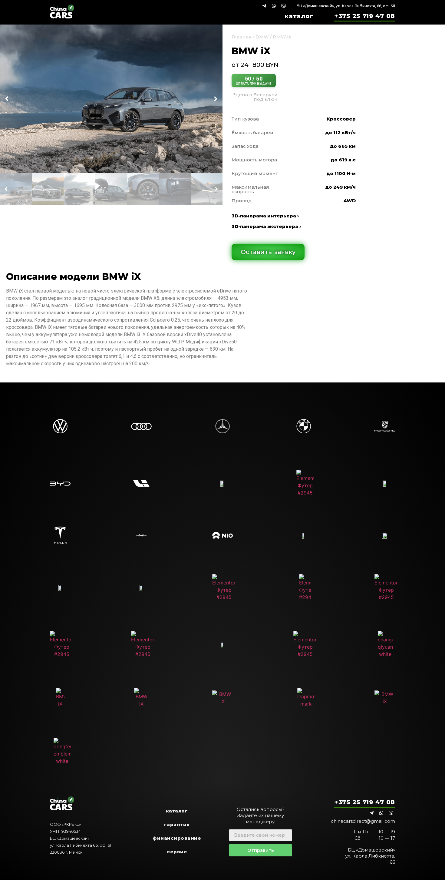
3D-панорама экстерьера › (266, 226)
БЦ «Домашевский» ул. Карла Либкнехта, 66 (370, 856)
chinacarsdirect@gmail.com (363, 821)
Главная (242, 37)
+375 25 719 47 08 (364, 16)
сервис (177, 852)
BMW (262, 37)
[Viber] (283, 6)
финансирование (177, 838)
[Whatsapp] (274, 6)
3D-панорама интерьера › (265, 216)
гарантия (177, 824)
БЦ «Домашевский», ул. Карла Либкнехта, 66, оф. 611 (346, 6)
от (255, 64)
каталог (299, 16)
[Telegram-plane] (264, 6)
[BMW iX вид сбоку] (111, 99)
